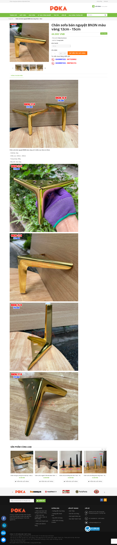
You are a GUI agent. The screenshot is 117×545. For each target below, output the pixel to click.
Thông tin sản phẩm (17, 75)
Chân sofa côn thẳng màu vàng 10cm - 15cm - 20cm (97, 475)
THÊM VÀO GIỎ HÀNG (78, 53)
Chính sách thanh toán (42, 521)
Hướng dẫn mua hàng (58, 511)
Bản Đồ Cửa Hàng (74, 513)
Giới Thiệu (72, 511)
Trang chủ (10, 18)
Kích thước (54, 43)
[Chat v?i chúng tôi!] (3, 539)
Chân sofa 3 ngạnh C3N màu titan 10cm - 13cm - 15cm (48, 475)
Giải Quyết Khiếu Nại (74, 516)
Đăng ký (106, 1)
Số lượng (54, 50)
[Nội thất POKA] (58, 8)
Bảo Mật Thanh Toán (75, 519)
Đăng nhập (99, 1)
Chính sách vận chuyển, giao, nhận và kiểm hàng (41, 516)
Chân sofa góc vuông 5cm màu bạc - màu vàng (22, 475)
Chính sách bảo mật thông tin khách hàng (41, 512)
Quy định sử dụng (57, 518)
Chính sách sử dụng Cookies (57, 521)
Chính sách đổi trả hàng (40, 524)
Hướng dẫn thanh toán (56, 514)
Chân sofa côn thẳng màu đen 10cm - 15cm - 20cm (72, 475)
